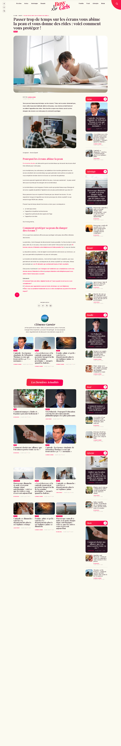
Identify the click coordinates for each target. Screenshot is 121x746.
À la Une (18, 3)
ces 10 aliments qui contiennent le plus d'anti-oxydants (51, 264)
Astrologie (34, 3)
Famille (81, 3)
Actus (26, 3)
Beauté (43, 3)
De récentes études (29, 163)
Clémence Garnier (32, 97)
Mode (103, 3)
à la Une (15, 15)
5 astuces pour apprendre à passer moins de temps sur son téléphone (46, 286)
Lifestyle (95, 3)
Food (88, 3)
